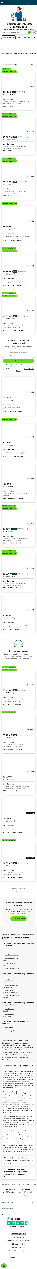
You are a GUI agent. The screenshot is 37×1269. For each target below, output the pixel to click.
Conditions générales (18, 1234)
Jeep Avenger (9, 1027)
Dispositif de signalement (18, 1251)
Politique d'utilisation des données (18, 1241)
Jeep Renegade (9, 1031)
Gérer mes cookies (18, 1244)
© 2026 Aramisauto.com (18, 1258)
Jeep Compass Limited (12, 955)
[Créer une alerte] (4, 1265)
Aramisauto (5, 1184)
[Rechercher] (29, 32)
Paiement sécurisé (18, 1247)
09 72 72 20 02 (9, 1192)
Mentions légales (19, 1237)
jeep (24, 1184)
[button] (14, 37)
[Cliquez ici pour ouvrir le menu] (34, 2)
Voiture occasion (15, 1184)
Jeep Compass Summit (12, 968)
